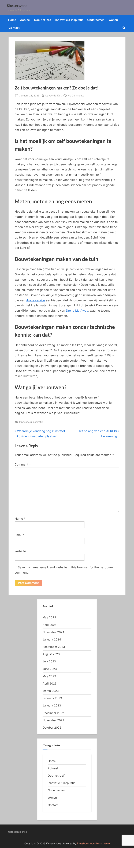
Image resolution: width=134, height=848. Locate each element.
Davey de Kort (53, 95)
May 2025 (49, 617)
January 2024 (52, 639)
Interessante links (17, 831)
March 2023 (51, 691)
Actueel (25, 20)
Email (20, 535)
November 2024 (53, 632)
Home (12, 20)
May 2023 (49, 676)
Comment (23, 464)
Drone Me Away (77, 310)
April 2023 (50, 683)
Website (20, 551)
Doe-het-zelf (42, 20)
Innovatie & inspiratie (69, 20)
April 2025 (50, 625)
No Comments (76, 96)
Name (20, 518)
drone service (35, 300)
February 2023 (52, 698)
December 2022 (53, 713)
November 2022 (53, 720)
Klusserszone (17, 5)
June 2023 (50, 669)
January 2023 (52, 705)
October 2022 (52, 727)
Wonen (113, 20)
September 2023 (54, 646)
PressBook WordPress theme (93, 843)
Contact (14, 27)
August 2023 (51, 654)
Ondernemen (96, 20)
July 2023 (49, 661)
